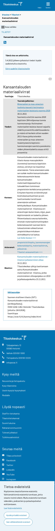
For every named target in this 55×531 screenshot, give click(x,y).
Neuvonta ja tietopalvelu (13, 381)
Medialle (6, 395)
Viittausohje (13, 292)
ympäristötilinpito (26, 242)
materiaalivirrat (40, 245)
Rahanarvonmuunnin (12, 427)
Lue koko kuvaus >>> (26, 237)
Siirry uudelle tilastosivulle (17, 68)
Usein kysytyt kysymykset (14, 390)
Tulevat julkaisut (9, 432)
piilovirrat (22, 248)
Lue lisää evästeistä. (13, 508)
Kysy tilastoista (9, 385)
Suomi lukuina (8, 423)
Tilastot (15, 14)
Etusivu (5, 14)
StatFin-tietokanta (10, 413)
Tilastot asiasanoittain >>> (30, 252)
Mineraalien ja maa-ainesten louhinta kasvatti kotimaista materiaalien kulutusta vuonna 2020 (33, 107)
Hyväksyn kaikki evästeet (16, 515)
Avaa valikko (10, 27)
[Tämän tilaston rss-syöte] (5, 43)
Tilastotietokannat (10, 418)
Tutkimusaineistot (10, 437)
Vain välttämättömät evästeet (18, 522)
